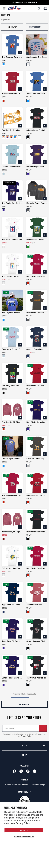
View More (24, 704)
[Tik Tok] (34, 771)
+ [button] (20, 52)
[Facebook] (14, 771)
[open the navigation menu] (4, 8)
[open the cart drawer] (45, 8)
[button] (3, 64)
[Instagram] (21, 771)
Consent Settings (38, 784)
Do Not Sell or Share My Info (16, 784)
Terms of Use (41, 734)
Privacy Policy (26, 736)
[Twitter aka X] (28, 771)
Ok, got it (24, 830)
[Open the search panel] (39, 8)
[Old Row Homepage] (19, 8)
